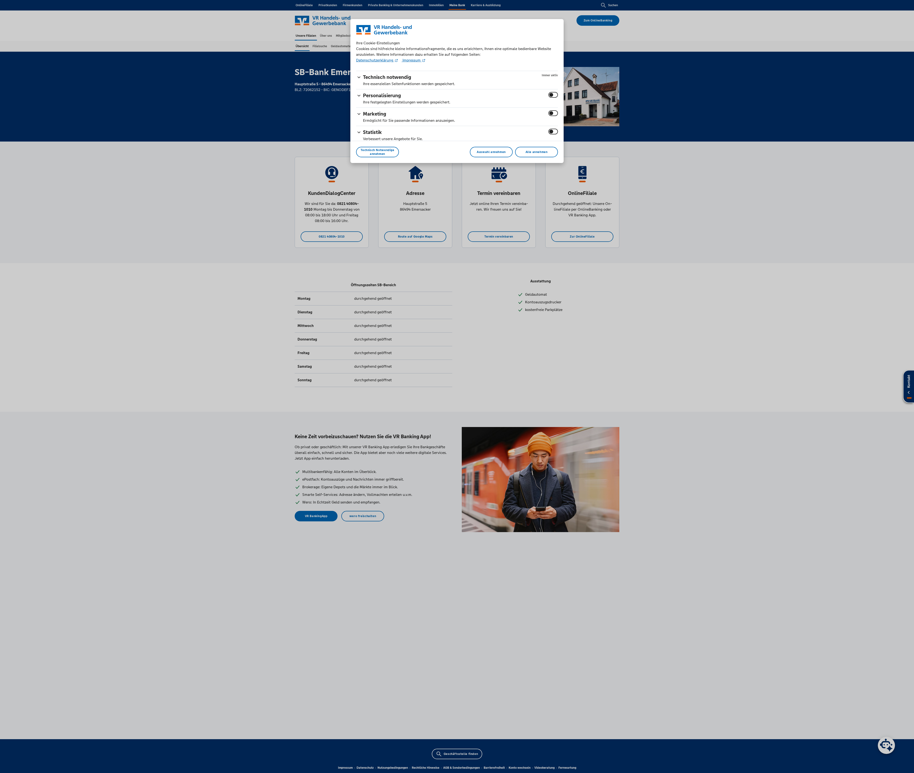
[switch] (553, 95)
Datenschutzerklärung (375, 60)
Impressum (412, 60)
